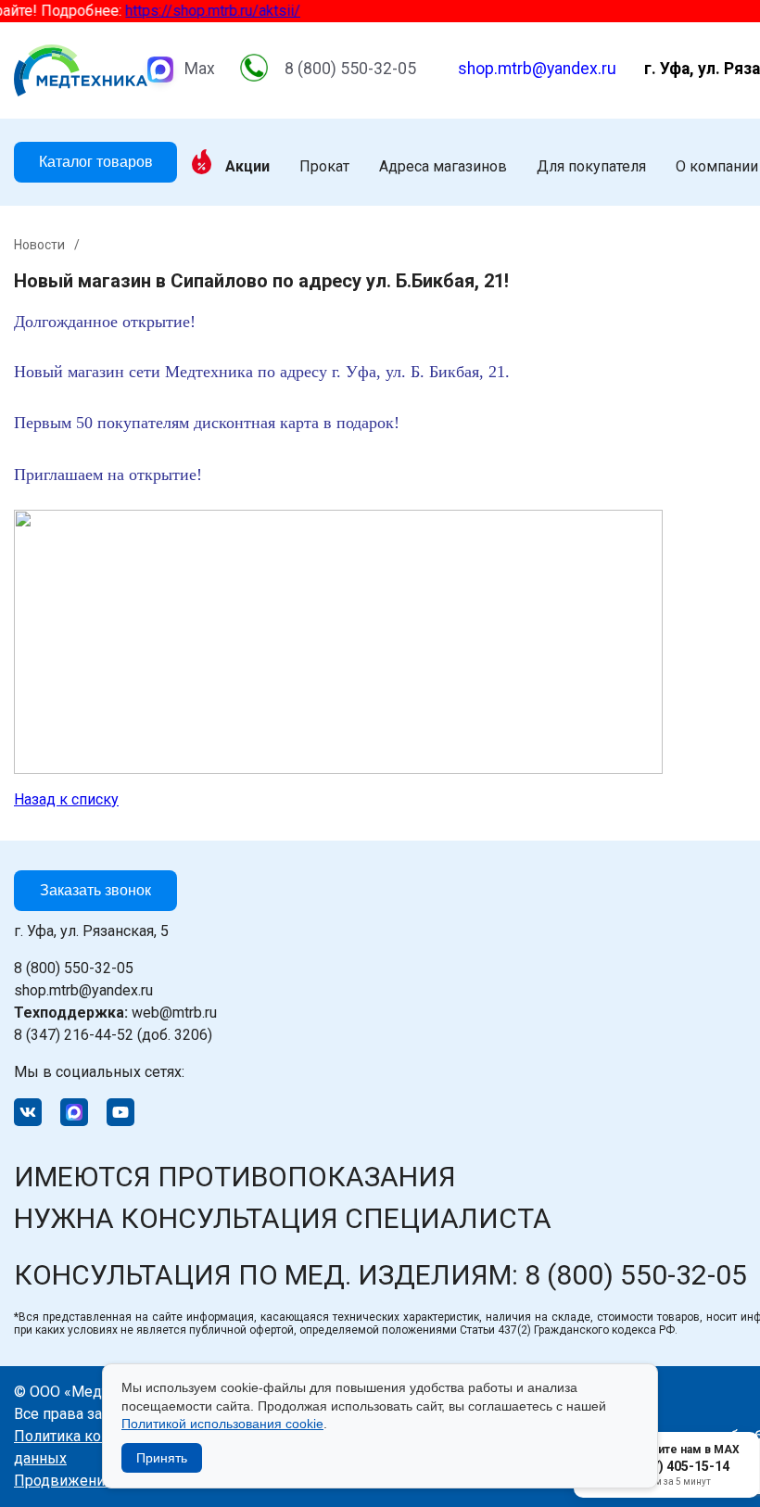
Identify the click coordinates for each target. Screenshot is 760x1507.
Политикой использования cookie (222, 1423)
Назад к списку (66, 799)
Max (199, 68)
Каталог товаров (96, 162)
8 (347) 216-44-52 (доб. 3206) (113, 1035)
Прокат (324, 166)
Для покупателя (591, 166)
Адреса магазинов (443, 166)
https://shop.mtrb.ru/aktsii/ (204, 10)
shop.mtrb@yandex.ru (537, 68)
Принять (161, 1457)
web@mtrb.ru (115, 1012)
